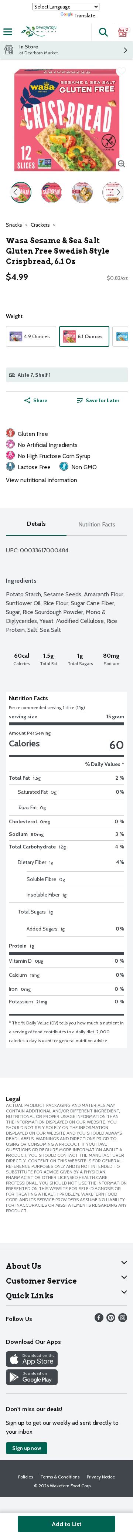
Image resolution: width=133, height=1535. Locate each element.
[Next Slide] (118, 193)
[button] (103, 32)
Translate (84, 15)
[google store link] (32, 1382)
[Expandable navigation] (8, 32)
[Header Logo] (38, 32)
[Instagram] (122, 1320)
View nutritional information (41, 480)
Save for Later (102, 400)
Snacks (14, 224)
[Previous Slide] (15, 193)
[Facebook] (99, 1320)
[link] (98, 400)
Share (40, 400)
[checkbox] (121, 71)
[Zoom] (121, 163)
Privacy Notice (101, 1477)
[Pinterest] (110, 1320)
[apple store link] (32, 1364)
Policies (25, 1477)
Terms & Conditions (59, 1477)
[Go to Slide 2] (51, 192)
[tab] (36, 525)
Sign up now (26, 1448)
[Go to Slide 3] (82, 192)
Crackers (40, 224)
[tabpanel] (66, 792)
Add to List (67, 1524)
